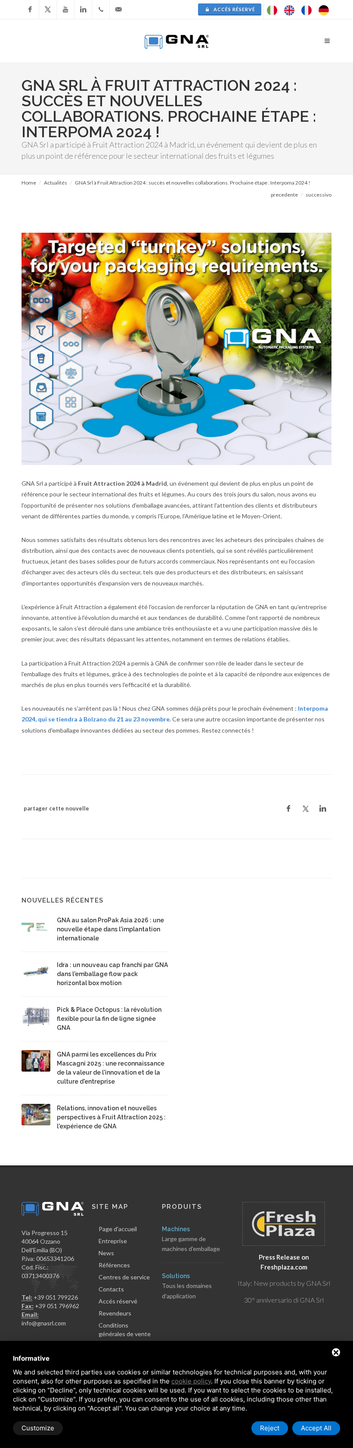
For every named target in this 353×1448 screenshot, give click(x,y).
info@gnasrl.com (44, 1323)
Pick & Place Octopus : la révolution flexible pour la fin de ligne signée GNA (109, 1018)
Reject (269, 1428)
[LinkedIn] (83, 9)
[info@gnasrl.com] (118, 9)
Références (114, 1265)
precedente (284, 194)
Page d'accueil (118, 1228)
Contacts (111, 1289)
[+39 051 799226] (100, 9)
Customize (38, 1428)
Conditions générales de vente (125, 1329)
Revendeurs (115, 1313)
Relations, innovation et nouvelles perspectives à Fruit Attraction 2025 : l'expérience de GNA (111, 1117)
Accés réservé (233, 9)
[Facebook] (30, 9)
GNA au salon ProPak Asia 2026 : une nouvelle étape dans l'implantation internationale (110, 929)
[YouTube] (65, 9)
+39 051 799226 (56, 1297)
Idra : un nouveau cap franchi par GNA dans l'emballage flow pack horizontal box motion (112, 973)
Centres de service (124, 1277)
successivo (318, 194)
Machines (176, 1229)
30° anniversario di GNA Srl (284, 1300)
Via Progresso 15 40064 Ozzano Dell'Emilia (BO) (45, 1241)
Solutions (176, 1275)
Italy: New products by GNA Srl (284, 1283)
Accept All (316, 1428)
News (106, 1253)
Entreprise (113, 1241)
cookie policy (191, 1381)
